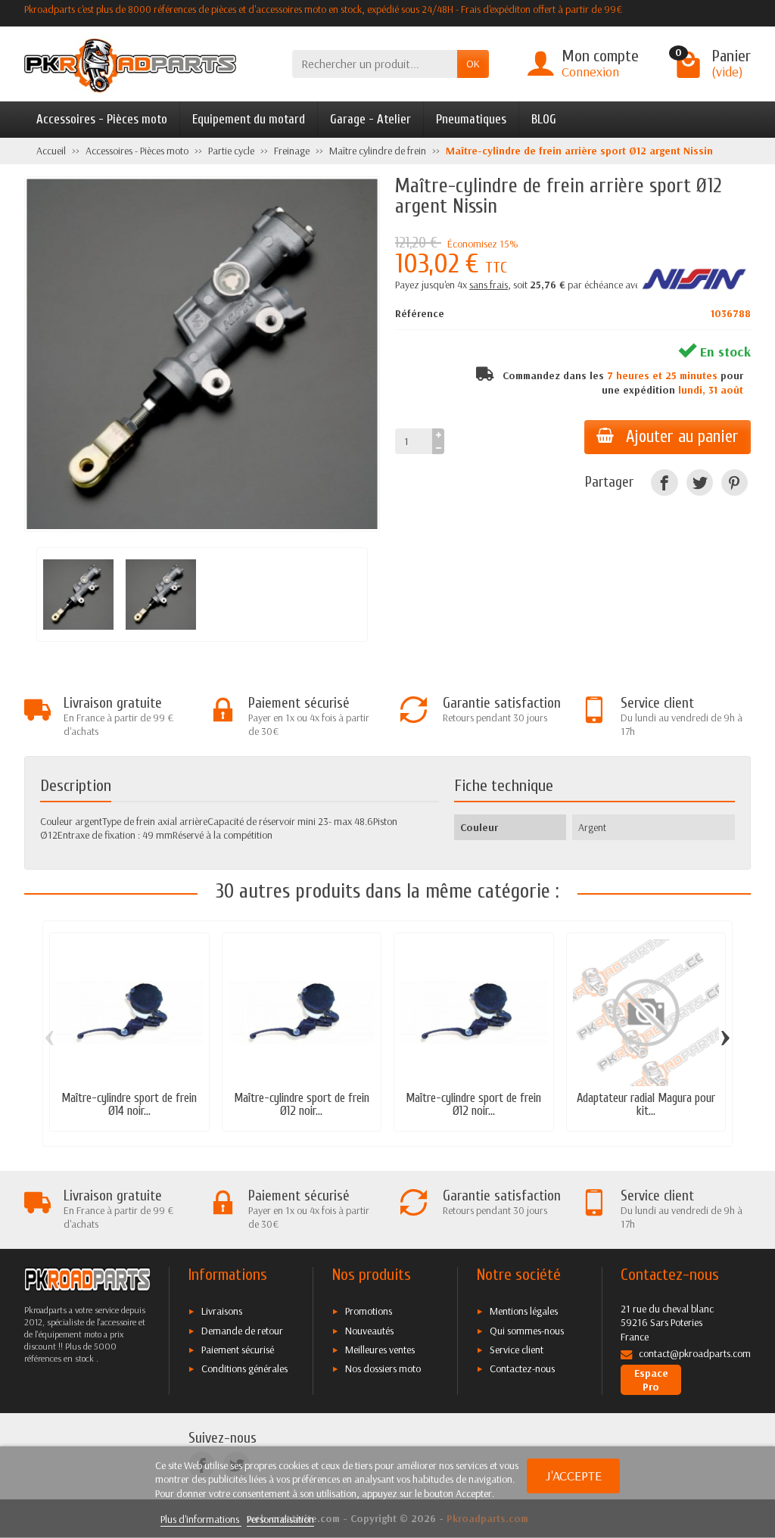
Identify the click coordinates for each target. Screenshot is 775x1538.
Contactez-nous (522, 1368)
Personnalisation (280, 1519)
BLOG (543, 119)
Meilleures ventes (380, 1349)
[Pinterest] (734, 482)
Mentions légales (524, 1311)
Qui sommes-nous (527, 1330)
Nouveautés (369, 1330)
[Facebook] (664, 482)
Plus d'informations (200, 1519)
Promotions (368, 1311)
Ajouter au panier (682, 437)
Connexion (590, 71)
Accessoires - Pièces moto (101, 119)
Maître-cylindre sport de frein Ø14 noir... (129, 1104)
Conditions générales (244, 1368)
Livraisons (221, 1311)
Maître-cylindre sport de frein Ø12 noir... (301, 1104)
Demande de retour (242, 1330)
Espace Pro (651, 1379)
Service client (516, 1349)
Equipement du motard (248, 119)
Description (75, 786)
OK (473, 63)
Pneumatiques (471, 119)
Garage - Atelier (370, 119)
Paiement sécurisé (237, 1349)
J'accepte (574, 1475)
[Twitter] (699, 482)
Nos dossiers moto (383, 1368)
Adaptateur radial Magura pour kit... (646, 1104)
